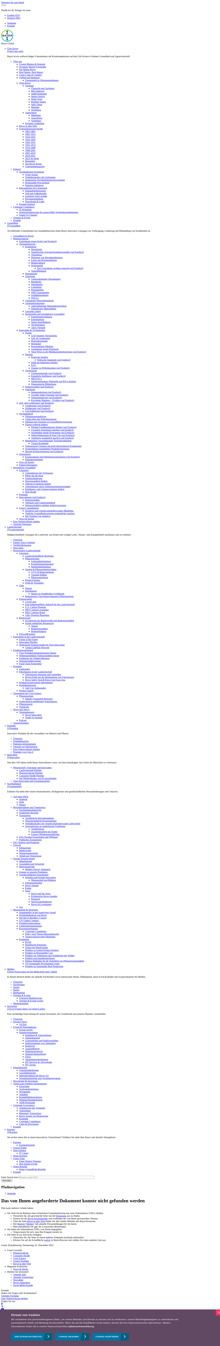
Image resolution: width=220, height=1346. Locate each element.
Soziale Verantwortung (24, 858)
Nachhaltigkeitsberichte (30, 810)
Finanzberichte (20, 1067)
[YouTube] (2, 1309)
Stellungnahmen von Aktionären (40, 1043)
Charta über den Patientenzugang (40, 419)
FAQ (33, 365)
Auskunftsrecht (32, 1048)
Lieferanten (24, 669)
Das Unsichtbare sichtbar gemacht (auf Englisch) (60, 268)
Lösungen (24, 470)
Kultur (28, 888)
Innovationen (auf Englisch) (32, 497)
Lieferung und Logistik (36, 196)
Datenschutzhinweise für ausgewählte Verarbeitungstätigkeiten (48, 212)
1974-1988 (30, 147)
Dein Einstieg (19, 1150)
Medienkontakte (20, 1003)
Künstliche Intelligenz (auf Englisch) (48, 376)
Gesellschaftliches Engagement (33, 874)
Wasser (28, 588)
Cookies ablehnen (69, 1337)
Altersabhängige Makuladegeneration (48, 306)
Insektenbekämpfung (41, 566)
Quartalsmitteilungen (29, 1070)
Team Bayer (25, 83)
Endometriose (37, 319)
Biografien (30, 161)
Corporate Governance (24, 1105)
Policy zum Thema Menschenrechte (42, 934)
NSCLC (35, 298)
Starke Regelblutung (40, 322)
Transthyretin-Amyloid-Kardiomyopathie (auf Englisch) (57, 252)
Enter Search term (9, 1177)
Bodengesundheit (39, 628)
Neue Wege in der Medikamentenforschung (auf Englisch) (58, 352)
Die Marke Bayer (27, 69)
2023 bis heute (32, 158)
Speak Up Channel (28, 215)
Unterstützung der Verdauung (39, 473)
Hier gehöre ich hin (28, 1164)
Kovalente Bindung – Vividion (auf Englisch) (52, 400)
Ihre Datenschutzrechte (28, 1337)
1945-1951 (30, 142)
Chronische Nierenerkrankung (39, 300)
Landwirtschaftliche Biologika (39, 556)
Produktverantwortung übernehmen (36, 682)
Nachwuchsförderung (41, 901)
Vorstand (29, 85)
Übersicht (17, 540)
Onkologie (30, 276)
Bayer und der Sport (40, 893)
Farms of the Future (28, 639)
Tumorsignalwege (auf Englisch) (46, 397)
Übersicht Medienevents (30, 998)
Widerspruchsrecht (34, 1051)
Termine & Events (21, 217)
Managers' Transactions (30, 1113)
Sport (27, 891)
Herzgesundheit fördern (36, 481)
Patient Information (28, 465)
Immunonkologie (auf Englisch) (46, 392)
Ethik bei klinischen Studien (44, 362)
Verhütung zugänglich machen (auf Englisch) (52, 438)
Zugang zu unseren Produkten (33, 872)
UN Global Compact (29, 920)
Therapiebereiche (27, 244)
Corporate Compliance (24, 207)
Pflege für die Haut (34, 475)
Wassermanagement (28, 853)
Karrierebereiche (27, 1145)
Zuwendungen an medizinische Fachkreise (45, 826)
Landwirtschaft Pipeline (30, 770)
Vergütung (36, 110)
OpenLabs (24, 707)
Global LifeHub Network (37, 647)
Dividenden (24, 1092)
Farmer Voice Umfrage (24, 542)
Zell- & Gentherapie (40, 338)
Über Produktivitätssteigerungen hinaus (37, 653)
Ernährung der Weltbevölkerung (34, 658)
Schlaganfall (37, 265)
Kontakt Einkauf (27, 204)
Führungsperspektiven (35, 416)
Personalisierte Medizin (42, 346)
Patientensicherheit (34, 459)
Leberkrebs (36, 287)
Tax (21, 907)
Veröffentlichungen (22, 545)
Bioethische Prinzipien (35, 945)
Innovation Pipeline (28, 642)
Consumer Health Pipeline (31, 775)
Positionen (24, 939)
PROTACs (36, 378)
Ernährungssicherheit (23, 650)
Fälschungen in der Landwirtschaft (35, 672)
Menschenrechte (27, 866)
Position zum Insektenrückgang (40, 958)
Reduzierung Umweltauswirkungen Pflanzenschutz (49, 596)
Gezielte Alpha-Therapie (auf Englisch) (49, 395)
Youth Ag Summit (33, 717)
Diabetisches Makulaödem (43, 308)
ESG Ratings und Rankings (26, 842)
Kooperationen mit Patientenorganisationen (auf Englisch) (52, 457)
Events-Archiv (26, 1030)
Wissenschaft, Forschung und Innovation (32, 767)
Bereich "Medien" (26, 1224)
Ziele (21, 585)
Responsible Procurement (37, 182)
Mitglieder (36, 115)
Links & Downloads (28, 1124)
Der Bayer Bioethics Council (33, 918)
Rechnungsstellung (34, 199)
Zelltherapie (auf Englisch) (37, 408)
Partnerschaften (32, 500)
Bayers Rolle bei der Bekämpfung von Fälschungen (49, 677)
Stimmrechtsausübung (35, 1054)
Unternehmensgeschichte (31, 129)
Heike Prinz (36, 99)
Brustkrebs (36, 281)
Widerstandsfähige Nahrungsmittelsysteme (39, 655)
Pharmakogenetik (39, 341)
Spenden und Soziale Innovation (40, 877)
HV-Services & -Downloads (38, 1062)
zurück (47, 1240)
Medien (10, 969)
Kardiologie (30, 246)
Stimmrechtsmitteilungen (31, 1100)
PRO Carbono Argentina (37, 610)
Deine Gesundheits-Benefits (32, 1169)
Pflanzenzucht (25, 704)
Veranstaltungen (26, 712)
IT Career (23, 1153)
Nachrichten (19, 984)
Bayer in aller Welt (28, 126)
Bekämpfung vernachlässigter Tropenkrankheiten (48, 440)
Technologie (31, 370)
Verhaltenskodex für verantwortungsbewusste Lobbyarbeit (52, 823)
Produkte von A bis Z (23, 752)
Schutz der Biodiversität (36, 947)
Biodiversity (25, 618)
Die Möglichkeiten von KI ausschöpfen (37, 778)
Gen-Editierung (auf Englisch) (39, 411)
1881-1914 (30, 134)
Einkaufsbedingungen (35, 190)
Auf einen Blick (20, 796)
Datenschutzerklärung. (82, 1326)
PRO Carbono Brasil (35, 612)
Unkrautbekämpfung (41, 561)
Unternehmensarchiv (35, 166)
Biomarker (36, 343)
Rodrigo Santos (38, 102)
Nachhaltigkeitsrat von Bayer (33, 915)
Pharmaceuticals (20, 238)
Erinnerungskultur (33, 883)
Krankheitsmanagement (42, 564)
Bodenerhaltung (38, 631)
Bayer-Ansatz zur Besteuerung (33, 1116)
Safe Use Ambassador (35, 688)
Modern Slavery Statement (37, 869)
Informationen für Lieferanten (33, 188)
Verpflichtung (37, 829)
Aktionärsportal (32, 1038)
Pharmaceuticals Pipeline (31, 773)
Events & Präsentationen (24, 1027)
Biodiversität (25, 850)
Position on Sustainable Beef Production (44, 966)
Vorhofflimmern (38, 271)
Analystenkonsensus (28, 1089)
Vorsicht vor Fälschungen (25, 746)
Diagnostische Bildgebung (43, 384)
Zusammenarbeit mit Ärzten (44, 831)
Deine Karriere (20, 1156)
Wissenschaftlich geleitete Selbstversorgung (45, 505)
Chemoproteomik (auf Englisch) (46, 373)
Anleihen (23, 1094)
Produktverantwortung (29, 923)
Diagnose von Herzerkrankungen (47, 257)
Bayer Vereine (32, 885)
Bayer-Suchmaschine (38, 1218)
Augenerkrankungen (35, 303)
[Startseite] (7, 41)
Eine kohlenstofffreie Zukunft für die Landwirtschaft (50, 604)
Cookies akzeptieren (106, 1337)
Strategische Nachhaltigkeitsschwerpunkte (45, 180)
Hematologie (31, 273)
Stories (16, 987)
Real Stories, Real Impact (31, 72)
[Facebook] (2, 1304)
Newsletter (18, 1280)
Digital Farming (32, 580)
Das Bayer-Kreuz (33, 164)
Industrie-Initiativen (34, 185)
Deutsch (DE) (13, 18)
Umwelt (17, 845)
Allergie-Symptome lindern (38, 484)
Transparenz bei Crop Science (27, 693)
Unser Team (19, 1158)
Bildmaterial (19, 992)
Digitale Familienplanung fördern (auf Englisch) (53, 427)
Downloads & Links (34, 201)
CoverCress (30, 601)
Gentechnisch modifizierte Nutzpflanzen (38, 701)
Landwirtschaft (14, 527)
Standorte (11, 23)
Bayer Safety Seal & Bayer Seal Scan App (45, 680)
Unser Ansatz (31, 174)
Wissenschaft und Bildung (43, 880)
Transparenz (25, 454)
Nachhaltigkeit (26, 413)
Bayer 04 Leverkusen (41, 904)
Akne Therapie (38, 327)
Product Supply (26, 690)
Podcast (22, 720)
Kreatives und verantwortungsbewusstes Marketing (49, 510)
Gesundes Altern (33, 311)
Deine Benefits (20, 1166)
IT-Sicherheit (25, 209)
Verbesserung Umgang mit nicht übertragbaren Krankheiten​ (53, 446)
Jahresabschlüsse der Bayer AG (34, 1075)
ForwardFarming (27, 634)
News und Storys (21, 709)
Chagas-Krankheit (39, 443)
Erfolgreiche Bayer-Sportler (44, 896)
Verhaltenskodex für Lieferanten (40, 177)
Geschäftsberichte (27, 1073)
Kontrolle (23, 1118)
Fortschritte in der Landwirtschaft (29, 637)
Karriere (11, 1129)
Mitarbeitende (25, 861)
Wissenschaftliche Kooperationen (41, 821)
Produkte (23, 494)
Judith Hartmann (39, 93)
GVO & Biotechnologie (42, 572)
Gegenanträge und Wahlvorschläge (41, 1040)
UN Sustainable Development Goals (42, 963)
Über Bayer (12, 48)
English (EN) (13, 15)
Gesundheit (12, 223)
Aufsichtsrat (31, 112)
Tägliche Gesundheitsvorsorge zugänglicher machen (50, 513)
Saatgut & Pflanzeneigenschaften (40, 569)
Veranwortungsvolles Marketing (40, 936)
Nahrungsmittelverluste (30, 661)
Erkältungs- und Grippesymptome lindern (44, 489)
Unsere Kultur (20, 1147)
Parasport (35, 899)
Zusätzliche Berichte (28, 813)
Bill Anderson (37, 91)
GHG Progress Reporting (37, 615)
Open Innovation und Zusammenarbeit (31, 781)
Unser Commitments (29, 508)
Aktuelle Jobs (19, 1274)
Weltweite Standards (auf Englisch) (53, 360)
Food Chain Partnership (30, 663)
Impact (22, 804)
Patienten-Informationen (24, 744)
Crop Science (19, 1258)
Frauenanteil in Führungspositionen (42, 80)
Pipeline (29, 354)
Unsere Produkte (21, 1261)
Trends (28, 333)
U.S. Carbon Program (35, 607)
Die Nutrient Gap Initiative (37, 516)
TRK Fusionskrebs (40, 292)
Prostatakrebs (37, 290)
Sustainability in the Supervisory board (37, 912)
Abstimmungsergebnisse (36, 1059)
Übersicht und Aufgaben (42, 88)
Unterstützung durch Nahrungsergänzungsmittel (47, 486)
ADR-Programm (27, 1102)
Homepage (61, 1216)
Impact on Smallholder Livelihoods (47, 593)
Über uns (17, 61)
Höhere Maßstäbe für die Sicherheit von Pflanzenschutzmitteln (54, 961)
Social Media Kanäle (23, 1285)
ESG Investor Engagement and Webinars (38, 837)
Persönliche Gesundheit (24, 467)
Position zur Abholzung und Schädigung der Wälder (50, 955)
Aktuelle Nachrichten (23, 1277)
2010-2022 (30, 155)
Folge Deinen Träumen (30, 1161)
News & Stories (26, 462)
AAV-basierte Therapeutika (44, 335)
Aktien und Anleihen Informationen (30, 1083)
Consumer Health (21, 1255)
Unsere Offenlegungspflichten (45, 834)
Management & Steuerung (25, 910)
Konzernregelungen (28, 928)
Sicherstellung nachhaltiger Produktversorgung (47, 449)
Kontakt (11, 26)
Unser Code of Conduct (30, 75)
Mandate (35, 107)
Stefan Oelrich (38, 96)
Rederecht (30, 1046)
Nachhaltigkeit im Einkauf (31, 172)
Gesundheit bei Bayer (23, 236)
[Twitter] (2, 1306)
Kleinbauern (31, 591)
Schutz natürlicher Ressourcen (39, 623)
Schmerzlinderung (33, 478)
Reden (16, 990)
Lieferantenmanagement (30, 926)
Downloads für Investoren (25, 1081)
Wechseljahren (38, 325)
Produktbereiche (21, 741)
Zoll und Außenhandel (35, 193)
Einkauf (17, 169)
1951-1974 (30, 145)
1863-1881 (30, 131)
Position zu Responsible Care (39, 953)
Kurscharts (24, 1086)
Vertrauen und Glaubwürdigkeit (40, 502)
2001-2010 (30, 153)
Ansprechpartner (21, 723)
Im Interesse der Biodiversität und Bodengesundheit (49, 620)
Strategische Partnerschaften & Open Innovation (42, 645)
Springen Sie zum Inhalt (12, 2)
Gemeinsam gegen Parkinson (45, 349)
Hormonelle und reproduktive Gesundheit (45, 314)
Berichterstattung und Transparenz (29, 807)
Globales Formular (10, 1296)
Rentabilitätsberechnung (30, 1097)
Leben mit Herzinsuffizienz (44, 260)
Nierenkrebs (37, 284)
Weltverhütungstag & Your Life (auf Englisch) (53, 435)
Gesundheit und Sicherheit (31, 864)
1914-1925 (30, 137)
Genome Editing (39, 575)
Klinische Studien (39, 357)
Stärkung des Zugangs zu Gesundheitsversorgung (48, 422)
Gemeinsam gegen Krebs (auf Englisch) (38, 241)
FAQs (28, 1056)
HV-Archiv (30, 1065)
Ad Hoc (23, 1024)
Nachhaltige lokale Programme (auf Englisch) (52, 432)
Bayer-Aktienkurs (21, 1282)
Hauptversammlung (28, 1032)
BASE (28, 942)
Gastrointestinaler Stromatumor (45, 279)
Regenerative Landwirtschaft (26, 550)
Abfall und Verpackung (30, 856)
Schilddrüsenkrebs (39, 295)
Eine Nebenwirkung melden (26, 521)
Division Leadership (34, 123)
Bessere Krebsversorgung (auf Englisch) (44, 451)
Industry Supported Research (39, 698)
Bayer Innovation (33, 715)
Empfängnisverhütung (41, 317)
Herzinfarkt (36, 249)
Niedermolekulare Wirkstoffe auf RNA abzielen (53, 381)
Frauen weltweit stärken (36, 424)
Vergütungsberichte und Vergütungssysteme (39, 1078)
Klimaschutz (25, 848)
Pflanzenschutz (32, 558)
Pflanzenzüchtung (39, 577)
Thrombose (36, 255)
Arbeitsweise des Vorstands (32, 1108)
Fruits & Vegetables (34, 583)
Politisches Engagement (30, 839)
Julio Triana (36, 104)
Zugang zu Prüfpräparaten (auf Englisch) (50, 368)
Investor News (20, 1021)
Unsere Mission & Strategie (32, 64)
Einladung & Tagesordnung (38, 1035)
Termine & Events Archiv (31, 1001)
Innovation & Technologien (32, 330)
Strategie (23, 799)
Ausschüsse (36, 118)
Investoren (12, 1006)
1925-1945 (30, 139)
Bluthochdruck (38, 263)
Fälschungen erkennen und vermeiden (43, 674)
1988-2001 (30, 150)
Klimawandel (25, 599)
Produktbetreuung (27, 685)
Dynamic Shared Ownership (32, 67)
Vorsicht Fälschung (22, 524)
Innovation (18, 548)
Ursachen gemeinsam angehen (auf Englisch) (52, 430)
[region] (110, 1327)
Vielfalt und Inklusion (29, 77)
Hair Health (30, 492)
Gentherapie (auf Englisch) (38, 405)
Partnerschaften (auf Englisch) (39, 387)
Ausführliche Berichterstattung (39, 818)
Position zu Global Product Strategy (42, 950)
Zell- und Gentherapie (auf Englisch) (36, 403)
